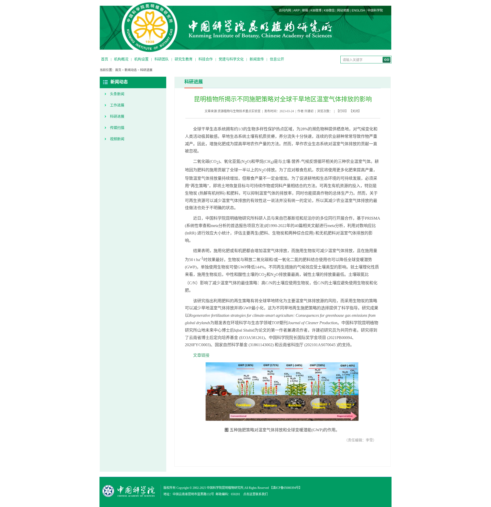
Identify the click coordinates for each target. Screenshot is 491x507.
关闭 (355, 111)
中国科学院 (375, 10)
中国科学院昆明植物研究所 (225, 488)
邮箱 (305, 10)
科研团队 (161, 59)
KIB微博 (315, 10)
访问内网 (285, 10)
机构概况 (121, 59)
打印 (342, 111)
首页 (104, 59)
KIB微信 (329, 10)
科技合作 (205, 59)
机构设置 (141, 59)
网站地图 (343, 10)
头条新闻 (117, 94)
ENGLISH (358, 10)
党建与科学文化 (231, 59)
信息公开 (277, 59)
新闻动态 (131, 70)
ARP (296, 10)
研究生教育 (184, 59)
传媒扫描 (117, 128)
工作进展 (117, 105)
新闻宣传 (257, 59)
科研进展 (146, 70)
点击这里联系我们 (255, 494)
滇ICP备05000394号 (286, 488)
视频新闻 (117, 139)
